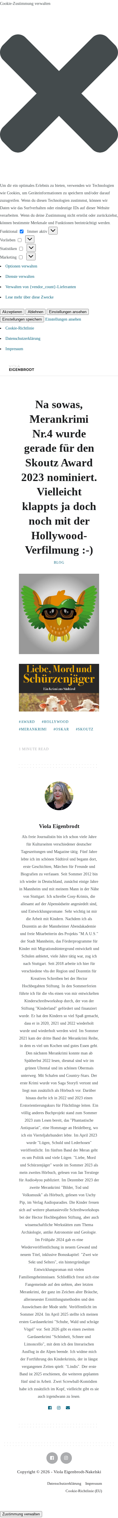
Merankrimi (34, 729)
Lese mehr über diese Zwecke (29, 297)
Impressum (14, 349)
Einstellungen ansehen (67, 312)
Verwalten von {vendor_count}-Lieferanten (40, 287)
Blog (59, 563)
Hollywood (56, 722)
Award (28, 722)
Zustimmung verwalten (21, 1514)
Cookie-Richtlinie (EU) (84, 1491)
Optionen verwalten (21, 266)
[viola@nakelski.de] (68, 1408)
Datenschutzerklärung (22, 338)
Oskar (62, 729)
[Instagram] (59, 1408)
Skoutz (85, 729)
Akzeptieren (12, 312)
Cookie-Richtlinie (19, 328)
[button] (59, 94)
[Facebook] (50, 1408)
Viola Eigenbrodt (59, 826)
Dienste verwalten (19, 276)
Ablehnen (35, 312)
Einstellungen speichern (22, 319)
